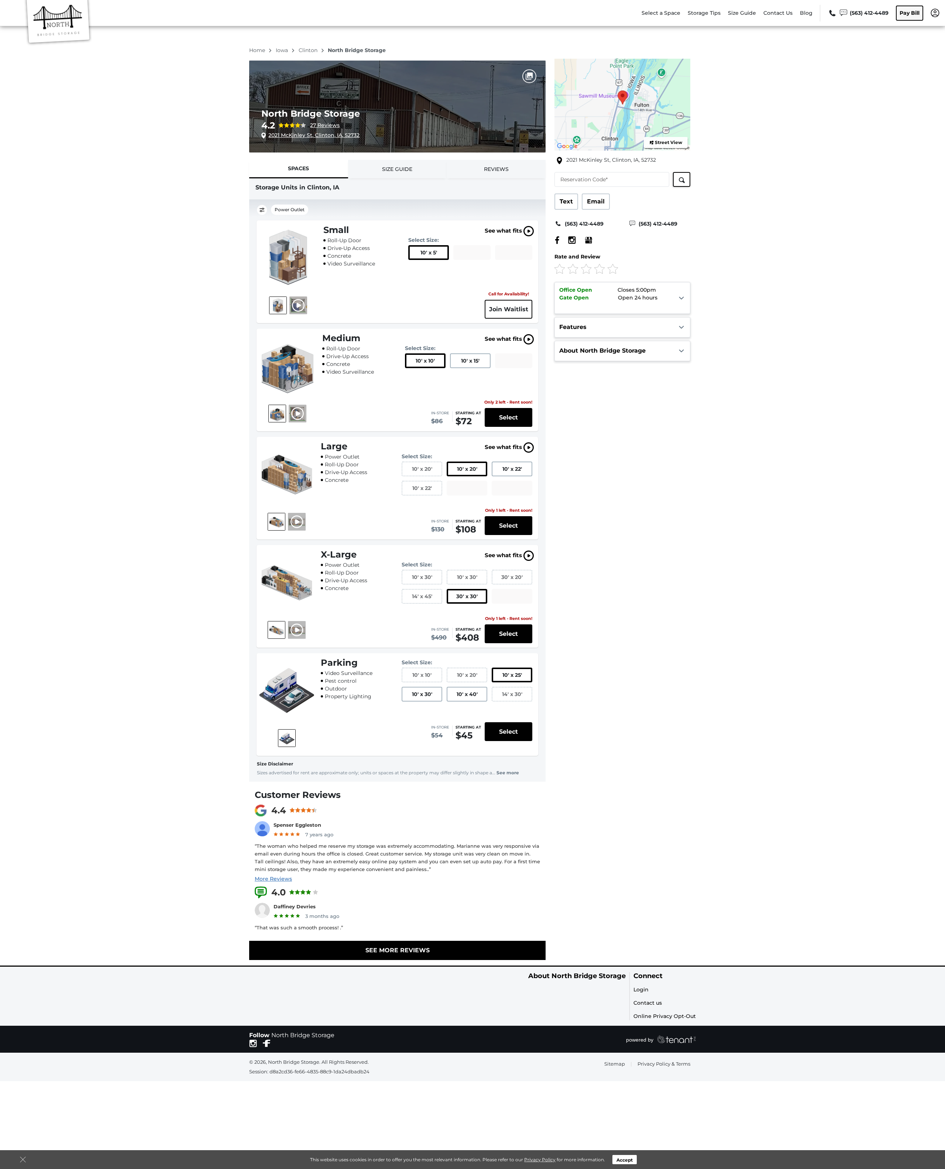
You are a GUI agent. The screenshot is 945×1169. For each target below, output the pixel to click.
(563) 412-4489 (584, 223)
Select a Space (661, 13)
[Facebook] (557, 240)
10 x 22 (512, 469)
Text (566, 201)
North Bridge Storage (310, 113)
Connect (648, 976)
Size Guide (742, 13)
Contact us (647, 1003)
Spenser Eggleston (297, 825)
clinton (309, 50)
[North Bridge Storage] (58, 23)
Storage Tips (704, 13)
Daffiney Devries (295, 906)
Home (258, 50)
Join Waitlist (508, 309)
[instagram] (253, 1042)
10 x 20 (422, 469)
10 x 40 (467, 694)
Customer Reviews (298, 795)
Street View (668, 142)
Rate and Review (577, 256)
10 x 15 (470, 360)
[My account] (935, 12)
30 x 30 (467, 596)
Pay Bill (910, 13)
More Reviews (273, 878)
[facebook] (267, 1042)
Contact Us (778, 13)
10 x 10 (425, 360)
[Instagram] (568, 240)
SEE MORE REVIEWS (397, 950)
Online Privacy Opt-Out (664, 1016)
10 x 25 (512, 675)
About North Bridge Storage (577, 976)
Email (596, 201)
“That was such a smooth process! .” (299, 927)
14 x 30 (512, 694)
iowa (282, 50)
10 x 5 (428, 252)
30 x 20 (512, 577)
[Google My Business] (585, 240)
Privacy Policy (540, 1159)
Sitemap (614, 1064)
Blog (806, 13)
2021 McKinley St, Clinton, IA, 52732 (314, 135)
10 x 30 (422, 577)
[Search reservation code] (681, 179)
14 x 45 (422, 596)
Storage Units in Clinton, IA (297, 187)
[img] (610, 269)
